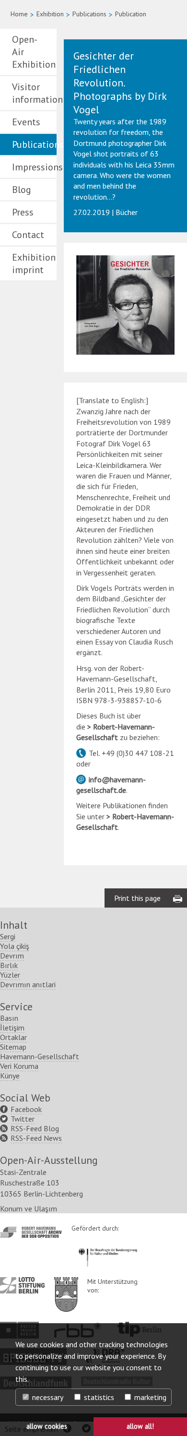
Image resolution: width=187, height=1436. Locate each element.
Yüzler (10, 975)
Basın (9, 1018)
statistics (98, 1397)
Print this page (137, 898)
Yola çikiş (14, 946)
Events (26, 122)
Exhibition (50, 14)
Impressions (34, 167)
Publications (89, 14)
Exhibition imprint (34, 263)
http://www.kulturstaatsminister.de (107, 1247)
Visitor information (34, 93)
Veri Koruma (19, 1066)
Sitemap (13, 1047)
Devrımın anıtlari (28, 984)
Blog (21, 189)
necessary (46, 1397)
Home (19, 14)
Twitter (23, 1119)
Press (23, 212)
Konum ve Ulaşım (28, 1208)
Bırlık (9, 965)
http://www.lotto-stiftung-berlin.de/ (22, 1285)
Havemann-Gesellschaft (39, 1056)
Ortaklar (13, 1037)
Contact (28, 234)
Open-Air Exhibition (34, 52)
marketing (149, 1397)
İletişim (12, 1027)
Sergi (7, 936)
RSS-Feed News (36, 1138)
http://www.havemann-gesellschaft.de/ (31, 1232)
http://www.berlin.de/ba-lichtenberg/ (66, 1286)
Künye (10, 1075)
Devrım (12, 955)
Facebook (26, 1109)
